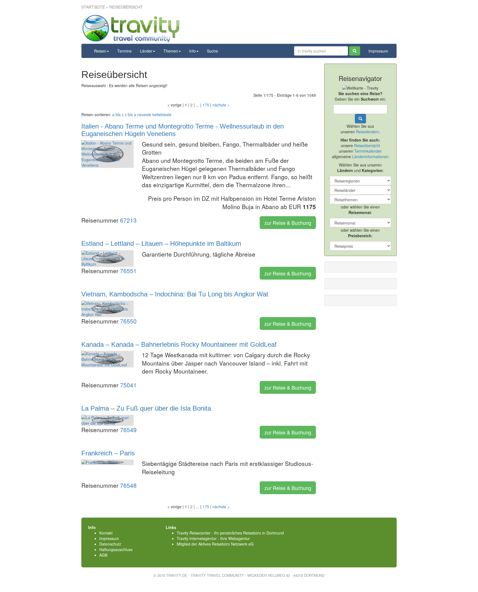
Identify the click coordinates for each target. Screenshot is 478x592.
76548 (128, 485)
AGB (103, 555)
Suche (212, 51)
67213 (128, 220)
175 (205, 105)
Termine (124, 51)
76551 (128, 271)
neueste (144, 114)
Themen (170, 51)
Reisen (100, 51)
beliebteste (162, 114)
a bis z (118, 114)
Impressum (378, 51)
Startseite (93, 7)
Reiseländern (367, 131)
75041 (128, 385)
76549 (128, 430)
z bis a (130, 114)
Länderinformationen (370, 156)
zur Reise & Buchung (287, 222)
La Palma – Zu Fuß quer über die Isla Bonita (146, 408)
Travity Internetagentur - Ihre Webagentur (213, 538)
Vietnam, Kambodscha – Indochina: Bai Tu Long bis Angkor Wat (174, 294)
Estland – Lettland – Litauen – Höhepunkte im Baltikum (161, 243)
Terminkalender (368, 151)
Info (192, 51)
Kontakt (106, 533)
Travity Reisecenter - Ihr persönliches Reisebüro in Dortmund (230, 533)
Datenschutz (110, 544)
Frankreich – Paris (108, 453)
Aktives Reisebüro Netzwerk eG (226, 544)
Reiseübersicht (367, 145)
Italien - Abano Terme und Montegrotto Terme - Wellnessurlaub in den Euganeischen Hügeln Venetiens (182, 129)
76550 (128, 321)
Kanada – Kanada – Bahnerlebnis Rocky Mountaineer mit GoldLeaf (179, 344)
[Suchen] (354, 51)
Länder (146, 51)
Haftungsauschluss (116, 549)
